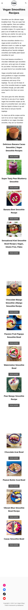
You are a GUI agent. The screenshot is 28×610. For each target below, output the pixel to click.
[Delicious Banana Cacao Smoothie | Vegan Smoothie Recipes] (14, 134)
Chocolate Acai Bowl (14, 452)
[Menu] (2, 3)
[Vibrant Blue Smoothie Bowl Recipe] (14, 497)
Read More (15, 157)
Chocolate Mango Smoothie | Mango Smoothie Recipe (14, 303)
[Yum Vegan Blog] (14, 3)
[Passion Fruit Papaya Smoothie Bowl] (14, 323)
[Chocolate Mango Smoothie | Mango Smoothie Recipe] (14, 289)
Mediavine (20, 605)
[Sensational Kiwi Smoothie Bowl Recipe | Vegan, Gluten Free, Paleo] (14, 230)
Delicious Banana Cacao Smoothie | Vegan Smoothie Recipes (14, 147)
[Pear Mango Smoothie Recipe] (14, 385)
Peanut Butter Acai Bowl (14, 480)
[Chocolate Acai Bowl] (14, 441)
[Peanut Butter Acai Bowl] (14, 469)
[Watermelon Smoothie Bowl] (14, 354)
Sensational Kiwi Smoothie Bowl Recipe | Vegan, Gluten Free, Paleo (14, 243)
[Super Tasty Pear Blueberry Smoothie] (14, 168)
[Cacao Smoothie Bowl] (14, 528)
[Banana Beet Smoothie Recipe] (14, 199)
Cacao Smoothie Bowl (14, 539)
